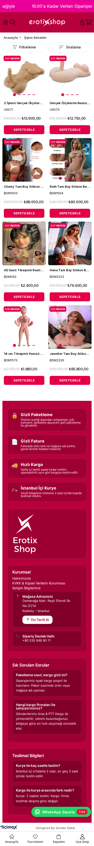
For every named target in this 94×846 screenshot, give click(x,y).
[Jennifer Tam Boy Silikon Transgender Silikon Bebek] (70, 327)
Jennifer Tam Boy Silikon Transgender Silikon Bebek (70, 354)
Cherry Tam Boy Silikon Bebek (24, 186)
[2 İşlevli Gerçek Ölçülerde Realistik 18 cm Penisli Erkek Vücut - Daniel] (24, 76)
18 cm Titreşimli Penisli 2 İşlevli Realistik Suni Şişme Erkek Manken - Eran (24, 354)
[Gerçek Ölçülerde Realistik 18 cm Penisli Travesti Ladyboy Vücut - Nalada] (70, 76)
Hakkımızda (21, 578)
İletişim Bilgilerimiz (26, 588)
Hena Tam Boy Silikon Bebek (70, 270)
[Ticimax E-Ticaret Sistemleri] (8, 827)
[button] (14, 94)
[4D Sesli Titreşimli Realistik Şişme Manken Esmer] (24, 243)
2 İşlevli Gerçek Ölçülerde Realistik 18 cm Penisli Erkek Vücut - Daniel (24, 103)
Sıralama (73, 47)
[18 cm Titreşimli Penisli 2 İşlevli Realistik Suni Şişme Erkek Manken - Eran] (24, 327)
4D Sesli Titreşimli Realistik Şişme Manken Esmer (24, 270)
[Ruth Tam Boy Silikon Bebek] (70, 160)
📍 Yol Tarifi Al (37, 620)
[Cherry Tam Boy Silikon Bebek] (24, 160)
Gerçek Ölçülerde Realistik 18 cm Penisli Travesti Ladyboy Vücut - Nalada (70, 103)
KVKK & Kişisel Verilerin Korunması (38, 583)
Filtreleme (27, 47)
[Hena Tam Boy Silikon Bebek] (70, 243)
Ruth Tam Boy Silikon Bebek (70, 186)
